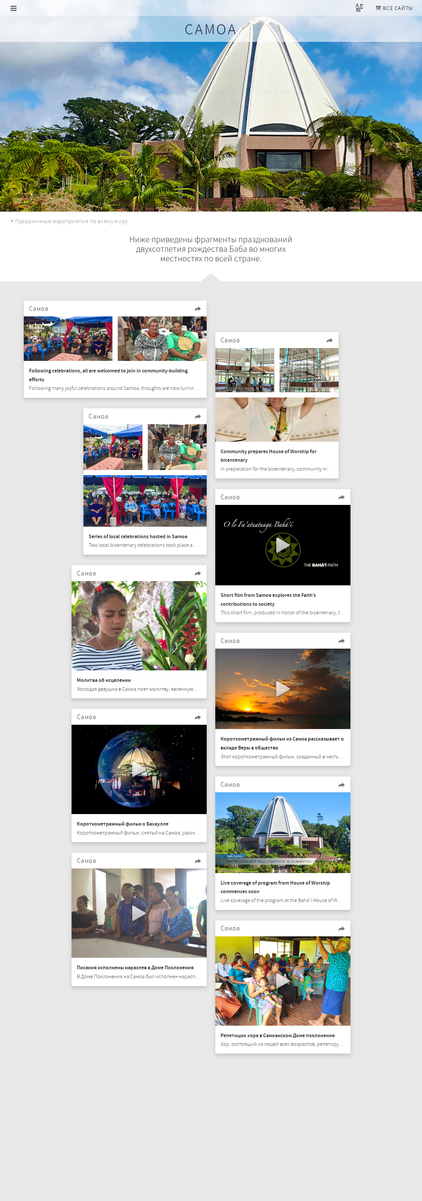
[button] (198, 308)
